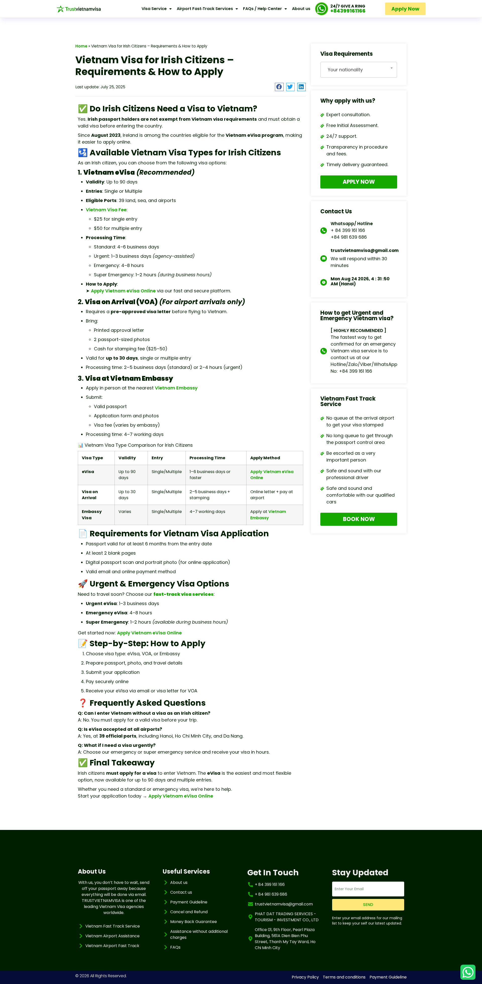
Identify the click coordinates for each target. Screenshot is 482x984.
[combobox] (359, 69)
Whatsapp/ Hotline (352, 224)
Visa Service (154, 9)
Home (81, 46)
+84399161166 (348, 10)
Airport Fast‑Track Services (205, 9)
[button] (279, 87)
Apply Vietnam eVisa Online (123, 291)
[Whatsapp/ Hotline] (323, 230)
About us (301, 9)
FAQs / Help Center (262, 9)
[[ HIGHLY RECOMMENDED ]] (323, 351)
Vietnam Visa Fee (106, 210)
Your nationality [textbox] (345, 70)
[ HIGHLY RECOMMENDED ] (358, 330)
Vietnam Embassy (176, 388)
